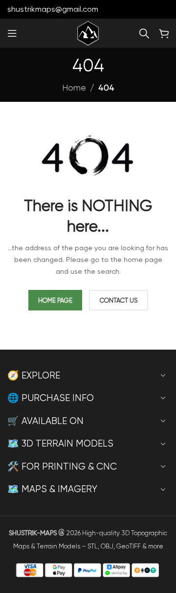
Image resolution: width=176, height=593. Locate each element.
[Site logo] (88, 32)
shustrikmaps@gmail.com (52, 9)
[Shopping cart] (164, 33)
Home (74, 88)
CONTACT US (118, 300)
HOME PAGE (55, 300)
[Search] (144, 33)
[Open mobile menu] (12, 33)
